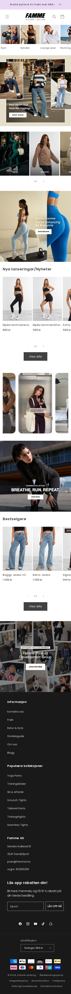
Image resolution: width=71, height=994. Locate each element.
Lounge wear (48, 48)
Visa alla (35, 356)
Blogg (10, 753)
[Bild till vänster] (27, 181)
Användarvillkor (40, 980)
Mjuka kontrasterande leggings (17, 325)
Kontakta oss (15, 711)
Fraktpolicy (59, 980)
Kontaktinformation (52, 986)
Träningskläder (16, 784)
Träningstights (16, 817)
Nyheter (25, 48)
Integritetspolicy (18, 980)
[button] (7, 17)
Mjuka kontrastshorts (47, 325)
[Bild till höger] (44, 181)
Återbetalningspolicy (51, 975)
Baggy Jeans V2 (14, 575)
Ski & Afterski (15, 792)
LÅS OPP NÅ (55, 906)
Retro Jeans (41, 575)
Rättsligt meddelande (24, 986)
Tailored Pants (16, 808)
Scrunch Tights (16, 800)
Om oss (12, 744)
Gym (4, 48)
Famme (21, 975)
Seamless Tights (17, 825)
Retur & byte (15, 728)
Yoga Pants (14, 775)
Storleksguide (15, 736)
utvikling (31, 975)
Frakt (10, 720)
